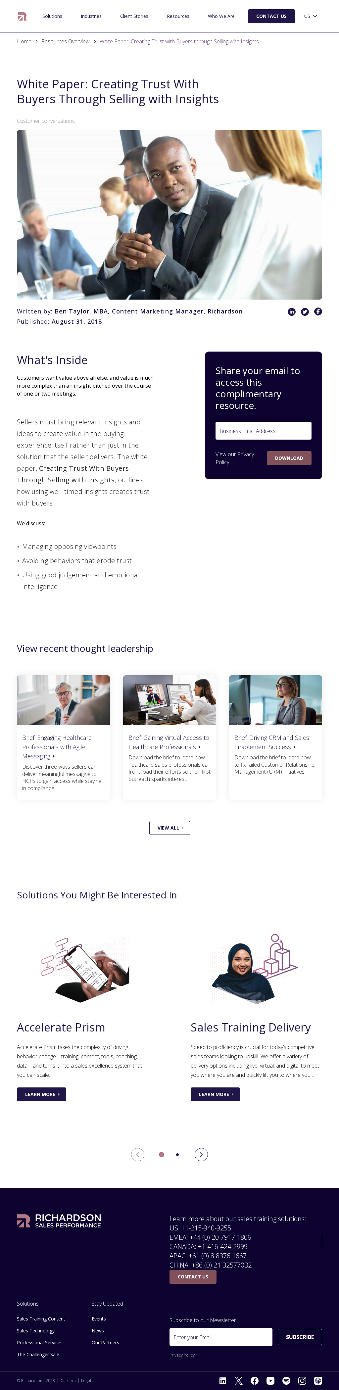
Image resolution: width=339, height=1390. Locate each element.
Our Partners (105, 1342)
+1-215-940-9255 (206, 1227)
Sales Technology (36, 1330)
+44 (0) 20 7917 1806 (220, 1237)
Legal (86, 1380)
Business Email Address (247, 431)
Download (289, 458)
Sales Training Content (41, 1319)
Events (99, 1319)
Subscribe (300, 1337)
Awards (204, 13)
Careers (68, 1380)
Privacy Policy (182, 1355)
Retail (34, 13)
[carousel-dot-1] (177, 1154)
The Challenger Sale (37, 13)
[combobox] (311, 16)
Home (24, 41)
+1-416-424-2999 (223, 1246)
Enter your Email (192, 1337)
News (98, 1330)
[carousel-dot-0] (161, 1154)
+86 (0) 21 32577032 (222, 1265)
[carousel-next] (201, 1154)
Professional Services (40, 1342)
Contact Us (271, 16)
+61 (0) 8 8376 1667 (218, 1255)
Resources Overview (65, 41)
